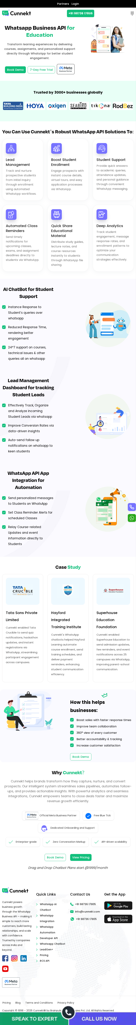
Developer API (49, 938)
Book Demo (15, 70)
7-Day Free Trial (41, 70)
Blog (18, 1002)
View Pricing (80, 857)
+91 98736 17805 (81, 13)
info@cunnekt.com (87, 911)
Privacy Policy (66, 1002)
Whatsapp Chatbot (52, 944)
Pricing (44, 955)
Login (75, 4)
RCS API (44, 961)
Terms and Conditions (39, 1002)
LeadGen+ (46, 949)
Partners (63, 4)
